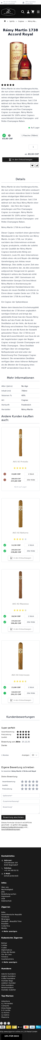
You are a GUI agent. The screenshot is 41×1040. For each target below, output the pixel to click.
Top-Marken (7, 996)
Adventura (5, 1001)
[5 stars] (37, 781)
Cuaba (4, 948)
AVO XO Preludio (20, 462)
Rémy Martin (32, 21)
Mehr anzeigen (10, 931)
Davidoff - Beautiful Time (11, 921)
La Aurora (5, 1012)
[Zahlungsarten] (20, 1027)
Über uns (5, 887)
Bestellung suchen (8, 894)
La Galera (5, 1015)
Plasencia (5, 1017)
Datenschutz (6, 901)
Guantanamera (7, 959)
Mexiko (4, 928)
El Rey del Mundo (8, 952)
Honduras (5, 917)
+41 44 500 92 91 (11, 870)
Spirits (11, 21)
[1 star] (22, 781)
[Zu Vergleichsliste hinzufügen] (37, 165)
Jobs (3, 892)
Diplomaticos (6, 950)
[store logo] (7, 11)
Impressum (5, 896)
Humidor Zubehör (8, 990)
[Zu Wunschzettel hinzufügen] (32, 165)
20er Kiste (31, 551)
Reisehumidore (7, 987)
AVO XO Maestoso (20, 604)
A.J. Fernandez (7, 1003)
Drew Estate (6, 1008)
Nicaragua (5, 919)
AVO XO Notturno (20, 533)
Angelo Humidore (8, 976)
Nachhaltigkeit (7, 889)
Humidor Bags (7, 981)
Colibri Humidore (8, 978)
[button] (11, 1037)
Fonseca (4, 957)
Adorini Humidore (8, 974)
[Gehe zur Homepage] (5, 21)
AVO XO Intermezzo (20, 675)
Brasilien (4, 924)
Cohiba (4, 945)
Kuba (3, 912)
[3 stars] (29, 781)
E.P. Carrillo (5, 1010)
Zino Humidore (7, 985)
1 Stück (31, 545)
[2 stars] (26, 781)
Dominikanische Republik (11, 914)
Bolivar (4, 943)
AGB (3, 899)
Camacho (5, 1006)
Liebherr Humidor (8, 983)
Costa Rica (5, 926)
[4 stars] (33, 781)
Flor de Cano (6, 954)
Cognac (21, 21)
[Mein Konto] (28, 12)
